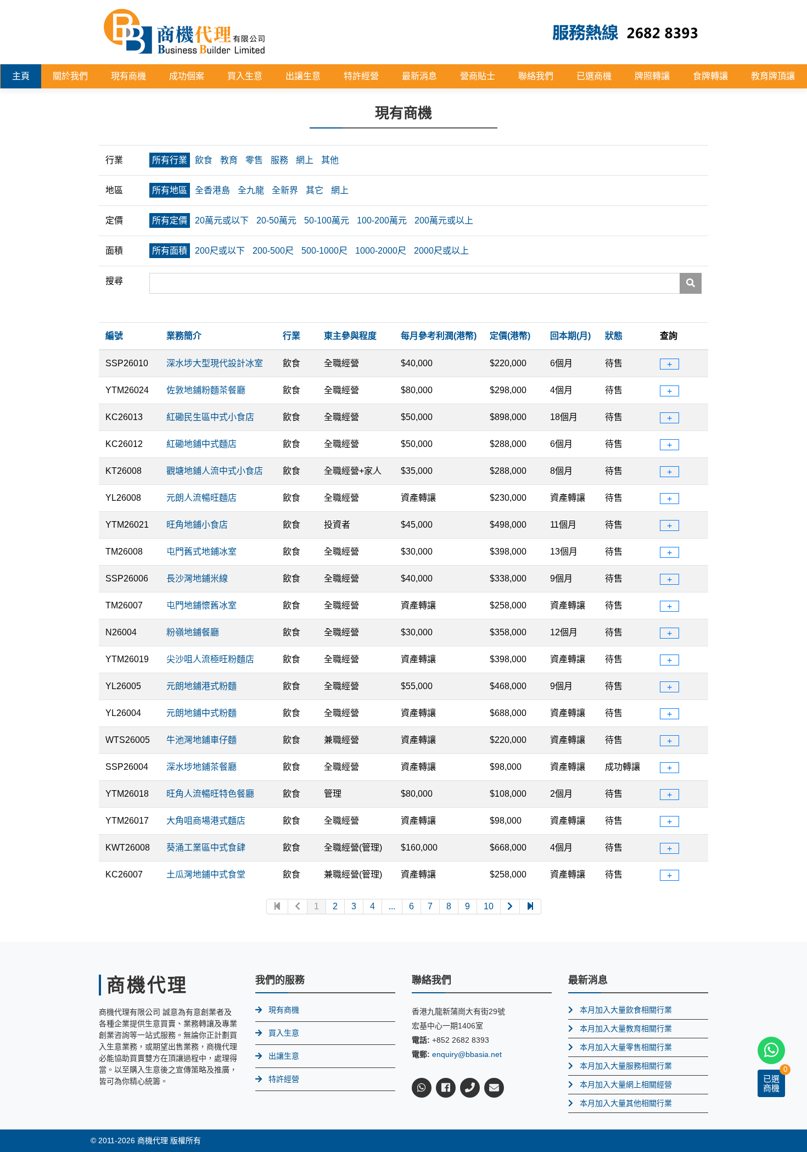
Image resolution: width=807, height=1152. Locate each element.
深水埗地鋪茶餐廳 (201, 766)
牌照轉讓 (652, 76)
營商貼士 (477, 76)
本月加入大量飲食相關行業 (626, 1009)
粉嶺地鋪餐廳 (192, 632)
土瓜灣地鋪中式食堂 (205, 874)
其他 (330, 160)
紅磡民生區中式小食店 (210, 417)
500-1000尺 (324, 250)
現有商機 (128, 76)
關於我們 (70, 76)
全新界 (285, 190)
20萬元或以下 (222, 220)
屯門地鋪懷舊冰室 (201, 605)
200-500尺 (273, 250)
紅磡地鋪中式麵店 (201, 444)
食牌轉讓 (710, 76)
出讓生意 (303, 76)
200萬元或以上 (443, 220)
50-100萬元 (326, 220)
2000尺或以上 (441, 250)
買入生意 (244, 76)
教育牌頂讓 (773, 76)
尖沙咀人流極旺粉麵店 (210, 659)
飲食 (203, 160)
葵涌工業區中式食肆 (205, 847)
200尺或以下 (220, 250)
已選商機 (594, 76)
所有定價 (169, 220)
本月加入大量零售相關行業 (626, 1047)
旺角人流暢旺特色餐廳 (210, 793)
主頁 (21, 76)
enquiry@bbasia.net (467, 1054)
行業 (291, 335)
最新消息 (419, 76)
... (392, 906)
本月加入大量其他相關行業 (626, 1103)
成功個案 (186, 76)
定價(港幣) (510, 335)
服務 (279, 160)
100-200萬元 (382, 220)
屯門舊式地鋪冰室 (201, 551)
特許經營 (361, 76)
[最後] (530, 906)
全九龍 (251, 190)
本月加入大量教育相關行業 (626, 1028)
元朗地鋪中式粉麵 (201, 713)
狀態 (614, 335)
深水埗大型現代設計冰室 (214, 363)
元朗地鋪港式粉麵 (201, 686)
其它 (314, 190)
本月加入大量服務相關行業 (626, 1065)
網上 (304, 160)
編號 (114, 335)
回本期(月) (570, 335)
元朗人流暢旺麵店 (201, 497)
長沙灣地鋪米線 (197, 578)
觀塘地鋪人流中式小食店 (214, 471)
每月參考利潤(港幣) (439, 335)
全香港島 (212, 190)
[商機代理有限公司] (184, 31)
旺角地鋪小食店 (197, 524)
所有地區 (169, 190)
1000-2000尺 (380, 250)
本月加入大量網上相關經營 (626, 1084)
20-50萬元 (276, 220)
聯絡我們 (535, 76)
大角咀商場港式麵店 (205, 820)
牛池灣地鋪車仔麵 (201, 740)
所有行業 (169, 160)
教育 (229, 160)
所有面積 (169, 250)
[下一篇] (510, 906)
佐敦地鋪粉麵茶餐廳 (205, 390)
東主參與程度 (350, 335)
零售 (254, 160)
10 (489, 906)
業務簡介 (183, 335)
